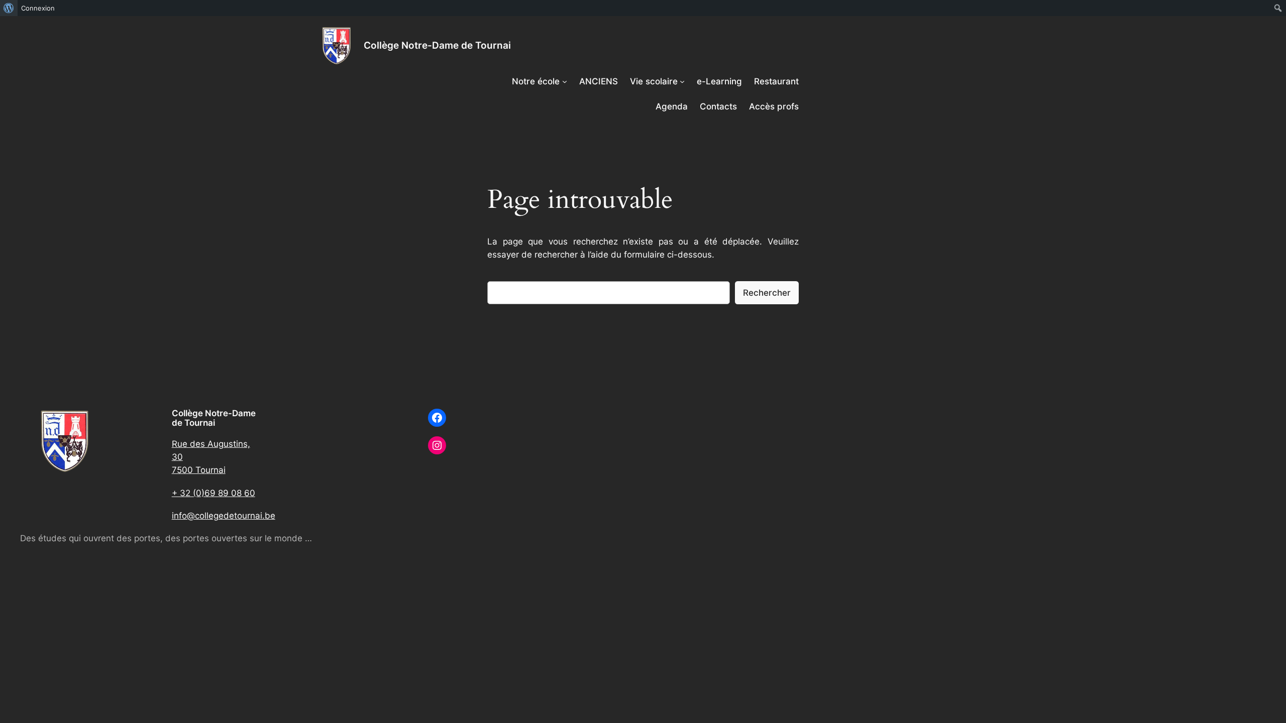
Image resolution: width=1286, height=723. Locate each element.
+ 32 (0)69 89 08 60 (213, 493)
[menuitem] (9, 8)
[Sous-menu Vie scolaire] (682, 81)
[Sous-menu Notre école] (564, 81)
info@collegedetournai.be (223, 516)
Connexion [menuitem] (38, 8)
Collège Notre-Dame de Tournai (437, 45)
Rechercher (767, 293)
